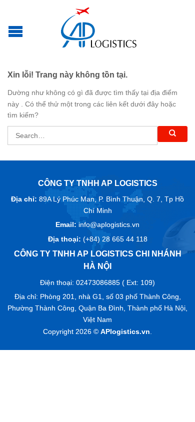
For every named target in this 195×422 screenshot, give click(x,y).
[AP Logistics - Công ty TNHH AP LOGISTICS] (99, 28)
